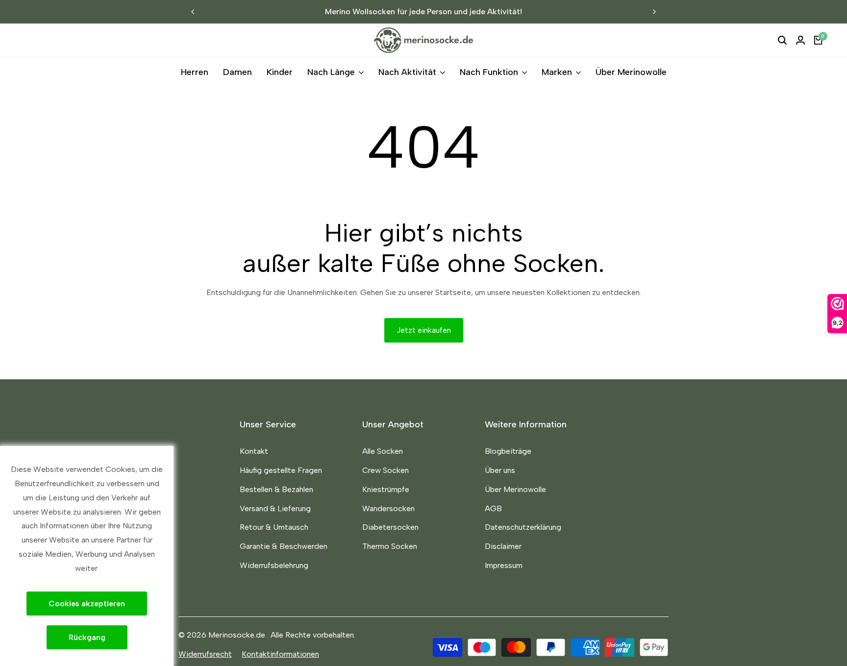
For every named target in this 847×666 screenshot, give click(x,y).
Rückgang (87, 637)
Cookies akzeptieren (87, 603)
